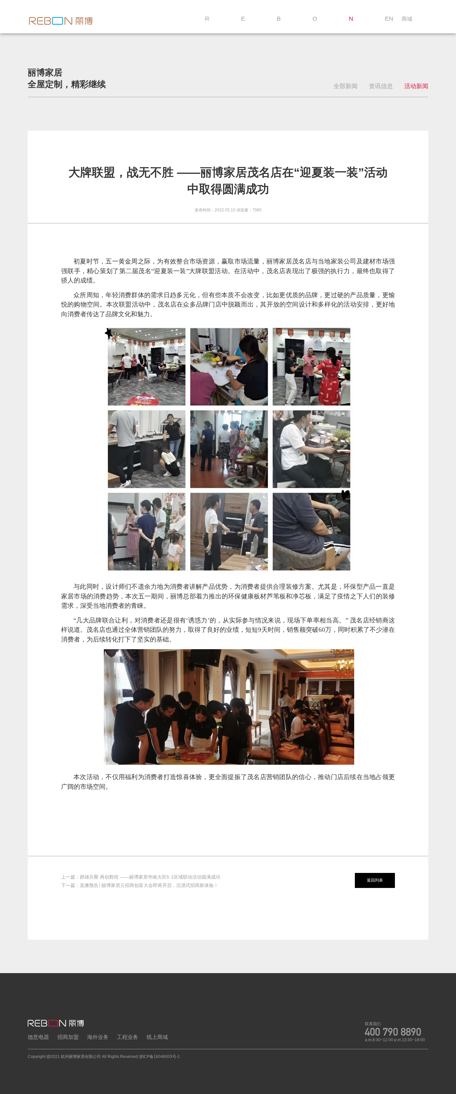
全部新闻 (345, 86)
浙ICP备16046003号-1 (159, 1056)
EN (389, 18)
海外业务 (97, 1037)
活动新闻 (416, 86)
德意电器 (38, 1037)
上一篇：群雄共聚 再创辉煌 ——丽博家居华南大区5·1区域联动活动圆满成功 (140, 877)
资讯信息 (381, 86)
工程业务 (127, 1037)
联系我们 (373, 1024)
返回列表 (375, 880)
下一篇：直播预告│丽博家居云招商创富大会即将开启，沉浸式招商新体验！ (139, 885)
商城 (407, 19)
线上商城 (157, 1037)
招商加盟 (68, 1037)
